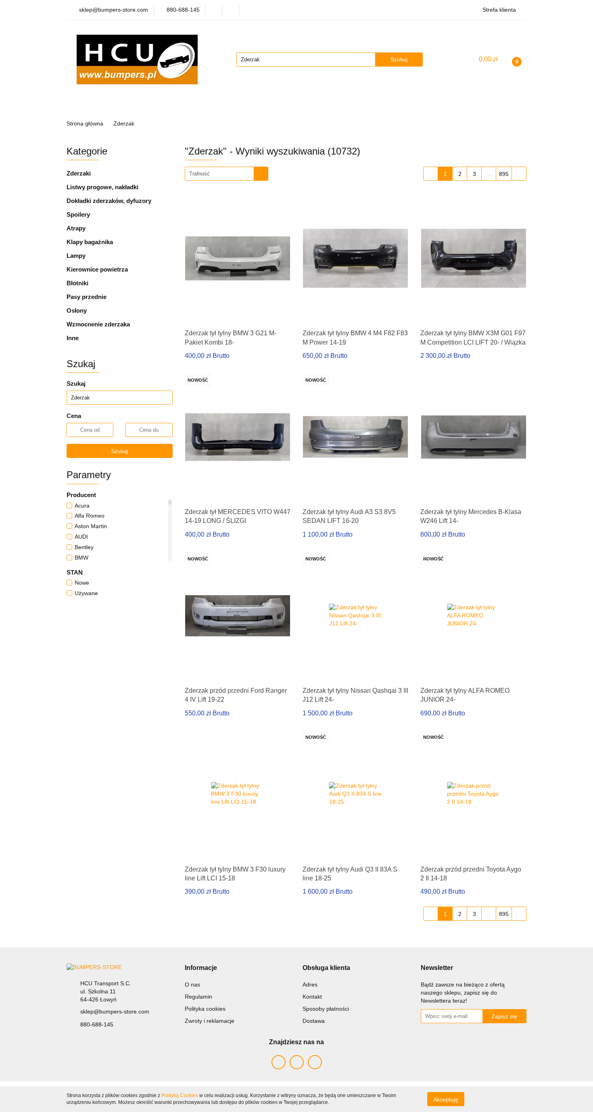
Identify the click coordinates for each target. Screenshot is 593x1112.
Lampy (76, 255)
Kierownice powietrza (97, 269)
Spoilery (78, 214)
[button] (201, 968)
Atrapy (76, 228)
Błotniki (77, 283)
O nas (192, 984)
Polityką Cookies (179, 1095)
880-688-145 (96, 1024)
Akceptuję (445, 1099)
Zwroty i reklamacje (209, 1021)
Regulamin (198, 996)
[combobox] (226, 174)
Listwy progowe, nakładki (102, 187)
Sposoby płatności (326, 1008)
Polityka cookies (205, 1008)
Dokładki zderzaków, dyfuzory (109, 200)
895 (504, 174)
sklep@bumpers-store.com (114, 1011)
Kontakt (312, 996)
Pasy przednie (86, 296)
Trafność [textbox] (199, 174)
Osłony (77, 310)
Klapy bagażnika (90, 241)
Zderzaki (79, 173)
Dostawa (314, 1021)
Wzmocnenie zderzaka (98, 324)
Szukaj (119, 451)
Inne (73, 337)
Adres (310, 984)
